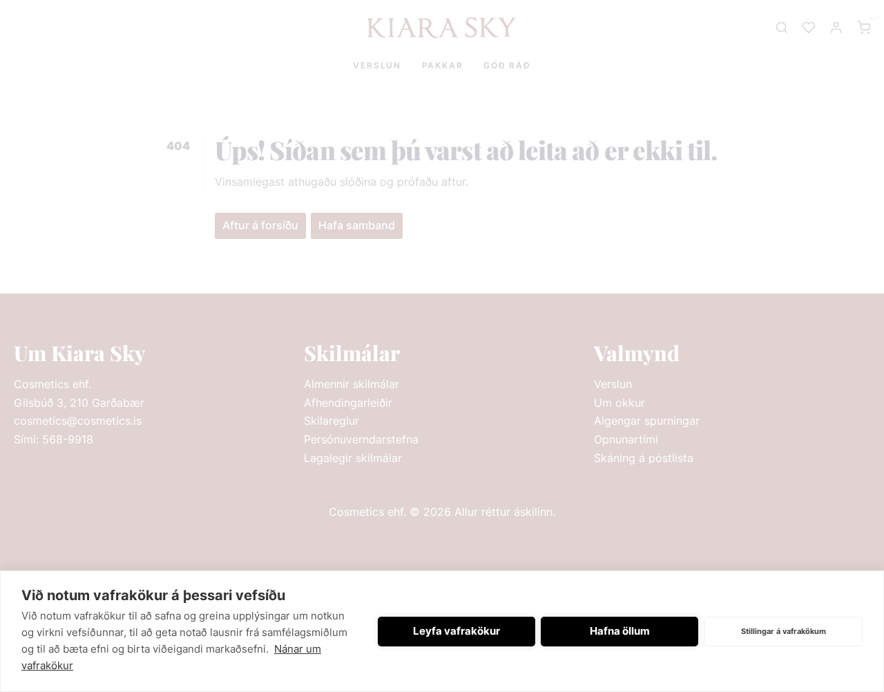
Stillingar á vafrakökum (783, 631)
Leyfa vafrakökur (456, 630)
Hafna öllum (620, 630)
